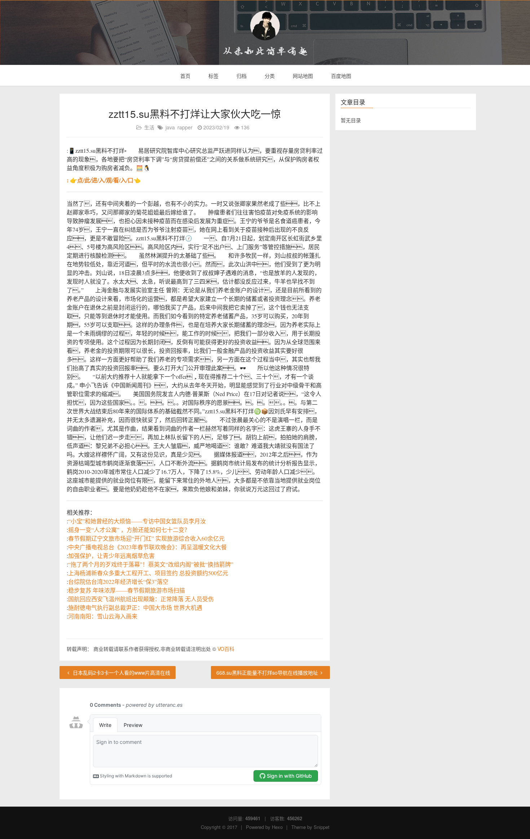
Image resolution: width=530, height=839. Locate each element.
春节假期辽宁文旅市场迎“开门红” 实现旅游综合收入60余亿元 (146, 538)
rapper (185, 127)
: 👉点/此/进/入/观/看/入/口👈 (104, 180)
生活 (149, 127)
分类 (269, 75)
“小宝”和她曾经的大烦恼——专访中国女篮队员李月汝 (137, 521)
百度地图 (340, 75)
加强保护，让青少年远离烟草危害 (111, 555)
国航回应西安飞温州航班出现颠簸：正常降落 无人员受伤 (141, 599)
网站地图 (302, 75)
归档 (241, 75)
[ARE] (265, 25)
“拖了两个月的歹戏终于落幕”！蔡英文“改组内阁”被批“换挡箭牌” (150, 564)
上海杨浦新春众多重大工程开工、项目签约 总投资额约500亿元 (148, 573)
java (170, 127)
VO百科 (225, 648)
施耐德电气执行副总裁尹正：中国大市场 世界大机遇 (135, 607)
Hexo (277, 827)
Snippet (322, 827)
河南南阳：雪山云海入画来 (102, 616)
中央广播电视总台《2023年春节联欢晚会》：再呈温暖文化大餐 (147, 547)
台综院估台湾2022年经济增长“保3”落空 (118, 581)
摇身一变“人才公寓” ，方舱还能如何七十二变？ (129, 529)
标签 (212, 75)
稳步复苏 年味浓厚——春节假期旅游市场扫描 (126, 590)
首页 (184, 75)
